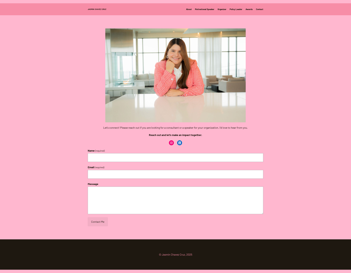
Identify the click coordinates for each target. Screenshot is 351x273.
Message (93, 184)
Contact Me (97, 221)
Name (96, 150)
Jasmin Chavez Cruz (97, 9)
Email (96, 167)
